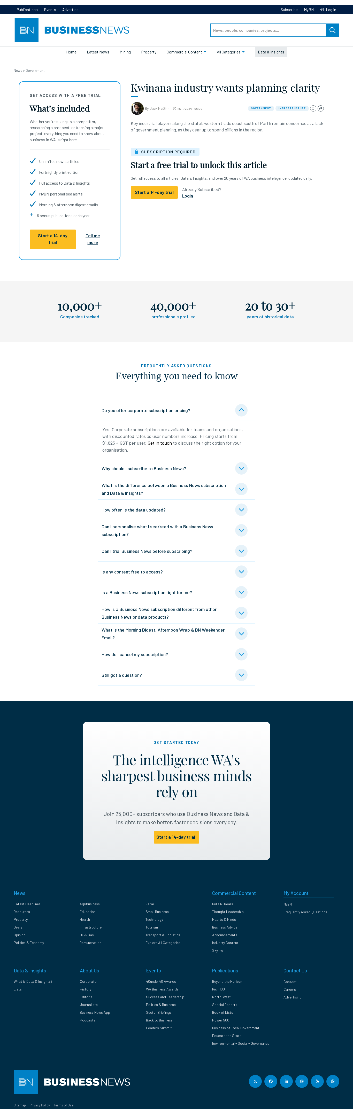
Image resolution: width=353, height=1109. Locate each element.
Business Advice (224, 927)
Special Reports (224, 1004)
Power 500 (220, 1020)
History (85, 989)
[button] (313, 109)
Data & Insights (271, 51)
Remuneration (90, 942)
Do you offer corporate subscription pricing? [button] (146, 410)
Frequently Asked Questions (305, 912)
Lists (18, 989)
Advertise (70, 9)
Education (88, 911)
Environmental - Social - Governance (240, 1043)
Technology (154, 919)
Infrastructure (292, 108)
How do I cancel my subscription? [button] (135, 654)
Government (35, 70)
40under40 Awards (161, 981)
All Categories (229, 51)
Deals (18, 927)
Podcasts (87, 1020)
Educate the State (226, 1035)
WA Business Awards (162, 989)
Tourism (151, 927)
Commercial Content (184, 51)
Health (85, 919)
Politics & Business (161, 1004)
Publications (27, 9)
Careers (289, 989)
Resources (22, 911)
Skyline (217, 950)
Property (148, 51)
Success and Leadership (165, 997)
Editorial (86, 997)
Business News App (95, 1012)
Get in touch (160, 443)
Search (332, 30)
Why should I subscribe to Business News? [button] (144, 468)
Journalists (89, 1004)
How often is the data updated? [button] (134, 510)
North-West (221, 997)
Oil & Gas (87, 935)
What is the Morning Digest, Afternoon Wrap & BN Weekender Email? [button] (163, 633)
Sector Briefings (159, 1012)
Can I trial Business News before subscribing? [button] (147, 551)
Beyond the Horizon (227, 981)
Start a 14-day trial (52, 239)
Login (187, 195)
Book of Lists (222, 1012)
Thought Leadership (228, 911)
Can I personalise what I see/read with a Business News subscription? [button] (157, 530)
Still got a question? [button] (122, 675)
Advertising (292, 997)
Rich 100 (218, 989)
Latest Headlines (27, 904)
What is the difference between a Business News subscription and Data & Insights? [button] (164, 489)
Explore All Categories (162, 942)
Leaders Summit (159, 1028)
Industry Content (225, 942)
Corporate (88, 981)
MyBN (309, 9)
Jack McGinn (160, 108)
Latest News (98, 51)
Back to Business (159, 1020)
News (18, 70)
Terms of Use (63, 1105)
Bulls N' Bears (222, 904)
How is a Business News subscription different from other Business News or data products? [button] (159, 613)
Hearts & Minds (224, 919)
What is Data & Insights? (33, 981)
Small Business (157, 911)
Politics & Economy (29, 942)
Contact (290, 981)
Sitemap (20, 1105)
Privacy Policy (40, 1105)
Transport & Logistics (162, 935)
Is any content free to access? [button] (132, 572)
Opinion (19, 935)
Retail (150, 904)
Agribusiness (90, 904)
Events (50, 9)
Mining (125, 51)
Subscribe (289, 9)
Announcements (224, 935)
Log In (330, 9)
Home (71, 51)
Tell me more (93, 239)
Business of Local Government (235, 1028)
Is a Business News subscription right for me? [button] (147, 592)
